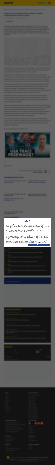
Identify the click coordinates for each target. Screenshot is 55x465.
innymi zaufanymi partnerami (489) (31, 224)
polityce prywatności (31, 237)
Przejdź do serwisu (39, 244)
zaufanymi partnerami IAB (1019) (16, 224)
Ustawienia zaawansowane (16, 244)
